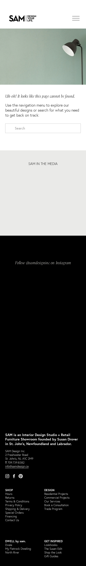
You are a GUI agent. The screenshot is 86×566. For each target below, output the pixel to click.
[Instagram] (7, 476)
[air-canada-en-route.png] (71, 177)
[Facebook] (14, 476)
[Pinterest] (21, 476)
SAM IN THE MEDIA (43, 164)
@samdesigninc (38, 263)
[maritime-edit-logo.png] (52, 177)
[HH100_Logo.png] (14, 177)
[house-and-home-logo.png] (33, 177)
